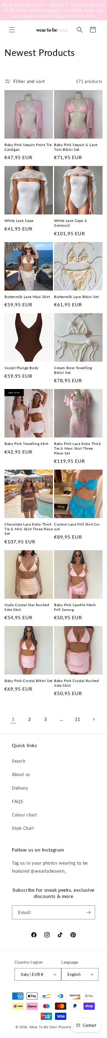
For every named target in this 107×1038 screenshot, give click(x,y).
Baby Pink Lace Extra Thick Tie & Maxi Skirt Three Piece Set (77, 448)
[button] (11, 29)
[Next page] (93, 719)
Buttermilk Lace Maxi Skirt (27, 296)
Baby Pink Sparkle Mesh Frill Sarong (75, 607)
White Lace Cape (19, 220)
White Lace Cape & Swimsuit (70, 223)
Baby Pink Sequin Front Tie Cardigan (28, 147)
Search (19, 760)
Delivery (20, 788)
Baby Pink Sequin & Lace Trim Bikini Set (75, 147)
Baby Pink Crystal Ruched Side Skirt (76, 683)
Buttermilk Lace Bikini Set (76, 296)
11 (77, 719)
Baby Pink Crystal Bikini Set (28, 680)
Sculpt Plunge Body (21, 368)
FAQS (17, 801)
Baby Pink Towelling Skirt (26, 443)
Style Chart (23, 828)
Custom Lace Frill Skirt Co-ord (77, 526)
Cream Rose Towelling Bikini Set (73, 370)
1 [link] (13, 719)
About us (21, 774)
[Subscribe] (88, 912)
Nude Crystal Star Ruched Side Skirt (26, 607)
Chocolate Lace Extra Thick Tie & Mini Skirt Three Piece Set (28, 529)
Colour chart (24, 814)
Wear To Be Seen (43, 1027)
